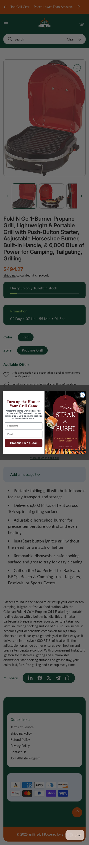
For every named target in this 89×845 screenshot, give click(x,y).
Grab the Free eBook (23, 442)
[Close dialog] (82, 394)
